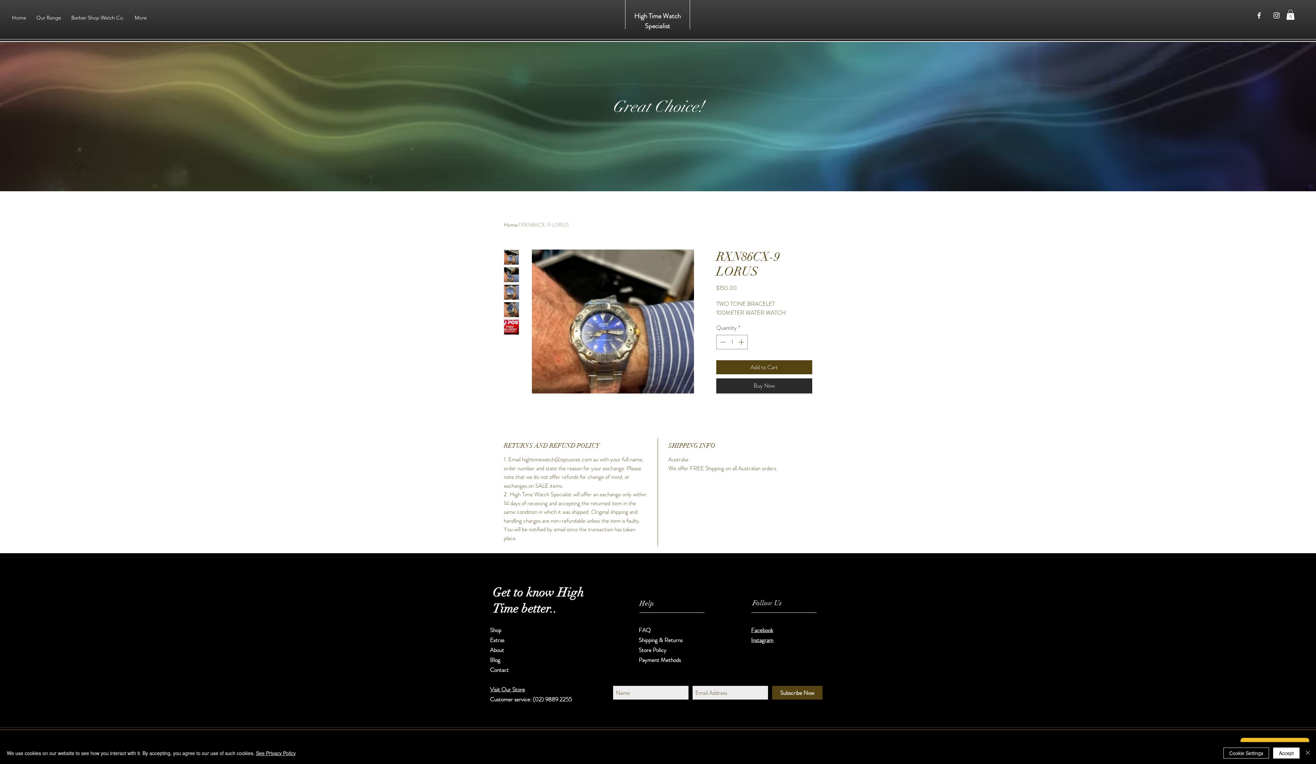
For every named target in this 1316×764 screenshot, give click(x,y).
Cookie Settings (1246, 753)
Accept (1286, 753)
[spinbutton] (732, 342)
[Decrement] (722, 342)
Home (510, 225)
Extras (497, 640)
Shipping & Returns (661, 640)
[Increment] (742, 342)
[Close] (1308, 753)
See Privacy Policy (276, 753)
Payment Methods (660, 660)
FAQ (645, 630)
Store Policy (653, 650)
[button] (1290, 15)
